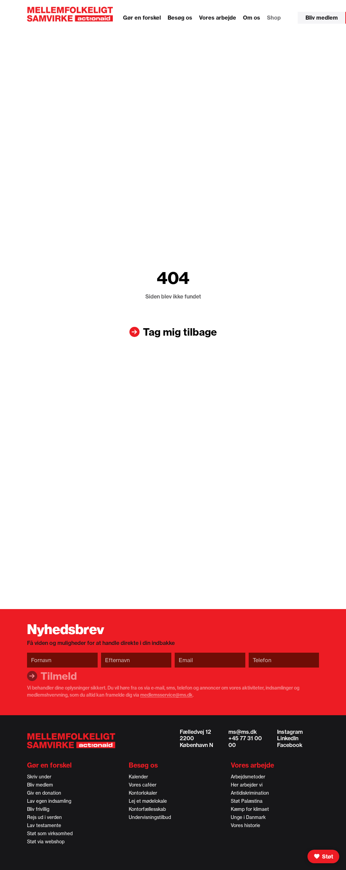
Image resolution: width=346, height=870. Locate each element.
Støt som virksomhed (50, 833)
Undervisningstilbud (150, 817)
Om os (251, 17)
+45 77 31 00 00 (245, 741)
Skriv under (39, 776)
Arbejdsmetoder (248, 776)
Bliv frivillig (38, 809)
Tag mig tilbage (180, 332)
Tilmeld (59, 676)
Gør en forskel (142, 17)
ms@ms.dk (242, 731)
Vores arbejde (217, 17)
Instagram (290, 731)
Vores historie (245, 825)
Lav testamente (44, 825)
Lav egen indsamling (49, 801)
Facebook (289, 745)
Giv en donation (44, 793)
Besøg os (180, 17)
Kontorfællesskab (147, 809)
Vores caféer (142, 785)
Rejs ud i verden (44, 817)
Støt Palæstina (247, 801)
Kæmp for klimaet (250, 809)
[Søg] (291, 19)
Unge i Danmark (248, 817)
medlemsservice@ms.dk (166, 695)
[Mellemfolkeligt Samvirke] (71, 740)
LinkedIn (287, 738)
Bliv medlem (321, 17)
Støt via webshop (46, 841)
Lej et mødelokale (148, 801)
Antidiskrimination (250, 793)
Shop (274, 17)
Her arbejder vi (247, 785)
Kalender (138, 776)
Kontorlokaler (143, 793)
